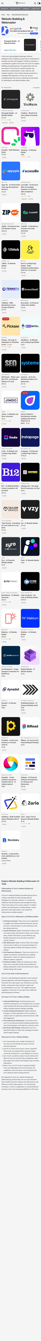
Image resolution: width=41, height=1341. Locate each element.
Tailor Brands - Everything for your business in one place (10, 525)
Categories (26, 8)
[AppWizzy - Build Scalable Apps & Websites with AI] (10, 803)
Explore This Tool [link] (9, 50)
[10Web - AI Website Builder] (10, 249)
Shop (8, 14)
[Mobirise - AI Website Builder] (10, 618)
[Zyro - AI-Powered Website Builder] (10, 546)
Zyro (3, 558)
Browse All (4, 8)
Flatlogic (24, 775)
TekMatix (4, 300)
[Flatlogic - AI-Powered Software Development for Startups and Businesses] (30, 763)
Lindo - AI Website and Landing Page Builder (9, 452)
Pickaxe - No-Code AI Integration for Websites (10, 341)
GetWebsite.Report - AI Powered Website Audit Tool (29, 705)
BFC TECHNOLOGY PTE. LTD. (29, 738)
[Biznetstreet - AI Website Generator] (10, 581)
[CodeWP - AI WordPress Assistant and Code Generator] (30, 212)
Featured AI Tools (15, 8)
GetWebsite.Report (27, 700)
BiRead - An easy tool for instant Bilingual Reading (30, 741)
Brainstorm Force (7, 224)
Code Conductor (26, 593)
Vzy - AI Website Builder (29, 523)
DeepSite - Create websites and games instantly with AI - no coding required (8, 780)
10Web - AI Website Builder (8, 265)
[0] (38, 3)
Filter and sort (7, 87)
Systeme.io (24, 374)
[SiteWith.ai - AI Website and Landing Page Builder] (30, 326)
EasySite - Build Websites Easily (10, 151)
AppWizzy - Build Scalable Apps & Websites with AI (10, 818)
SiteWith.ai (24, 337)
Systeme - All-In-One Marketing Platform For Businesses (29, 379)
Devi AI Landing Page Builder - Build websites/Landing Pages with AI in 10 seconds (30, 267)
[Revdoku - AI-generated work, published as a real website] (10, 840)
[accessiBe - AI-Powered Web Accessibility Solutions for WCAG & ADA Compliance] (30, 171)
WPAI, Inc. (24, 224)
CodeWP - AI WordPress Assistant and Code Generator (29, 228)
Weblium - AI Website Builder (28, 633)
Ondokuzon (25, 666)
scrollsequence (7, 666)
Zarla (23, 814)
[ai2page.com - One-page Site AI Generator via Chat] (30, 472)
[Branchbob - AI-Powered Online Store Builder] (30, 289)
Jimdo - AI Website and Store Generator (9, 415)
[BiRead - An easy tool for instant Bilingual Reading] (30, 726)
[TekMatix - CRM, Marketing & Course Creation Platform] (10, 289)
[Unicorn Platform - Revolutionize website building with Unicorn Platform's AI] (30, 400)
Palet (23, 558)
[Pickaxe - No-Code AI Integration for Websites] (10, 326)
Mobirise (4, 629)
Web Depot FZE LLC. (27, 629)
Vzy (22, 520)
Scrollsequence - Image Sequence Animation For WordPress (10, 671)
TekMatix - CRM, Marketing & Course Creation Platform (8, 305)
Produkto (4, 738)
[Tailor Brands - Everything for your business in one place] (10, 509)
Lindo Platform (6, 448)
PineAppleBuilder (7, 110)
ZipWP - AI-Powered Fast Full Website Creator (10, 227)
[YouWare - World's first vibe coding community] (30, 99)
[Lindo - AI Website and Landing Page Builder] (10, 437)
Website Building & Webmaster (20, 14)
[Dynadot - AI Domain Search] (10, 689)
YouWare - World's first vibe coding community (29, 114)
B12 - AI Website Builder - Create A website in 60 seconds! (10, 488)
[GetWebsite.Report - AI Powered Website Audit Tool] (30, 689)
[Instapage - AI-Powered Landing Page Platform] (30, 437)
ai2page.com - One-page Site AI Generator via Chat (30, 487)
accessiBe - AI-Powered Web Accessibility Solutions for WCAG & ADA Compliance (29, 188)
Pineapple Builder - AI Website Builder (9, 114)
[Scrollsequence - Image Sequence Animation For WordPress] (10, 655)
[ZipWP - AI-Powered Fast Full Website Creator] (10, 212)
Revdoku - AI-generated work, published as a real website (10, 856)
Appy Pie (4, 182)
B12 (2, 483)
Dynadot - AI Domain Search (8, 704)
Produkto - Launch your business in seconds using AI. (9, 742)
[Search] (35, 3)
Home (3, 14)
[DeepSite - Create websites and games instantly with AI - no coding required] (10, 763)
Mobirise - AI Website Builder (9, 633)
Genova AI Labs (6, 775)
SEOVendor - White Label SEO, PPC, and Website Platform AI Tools (10, 379)
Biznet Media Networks (9, 593)
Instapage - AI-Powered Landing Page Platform (29, 452)
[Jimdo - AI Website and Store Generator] (10, 400)
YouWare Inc (25, 110)
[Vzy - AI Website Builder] (30, 509)
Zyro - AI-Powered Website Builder (8, 561)
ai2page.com (25, 483)
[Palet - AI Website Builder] (30, 546)
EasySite (4, 147)
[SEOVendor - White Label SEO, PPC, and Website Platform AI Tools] (10, 363)
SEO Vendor (5, 374)
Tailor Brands (6, 520)
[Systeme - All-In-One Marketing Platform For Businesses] (30, 363)
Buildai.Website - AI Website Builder (28, 670)
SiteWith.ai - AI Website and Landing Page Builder (30, 341)
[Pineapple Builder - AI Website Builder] (10, 99)
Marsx (23, 411)
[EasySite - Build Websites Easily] (10, 136)
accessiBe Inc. (25, 182)
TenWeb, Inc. (5, 261)
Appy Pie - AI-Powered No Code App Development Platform (10, 187)
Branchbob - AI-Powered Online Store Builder (29, 304)
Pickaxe (4, 337)
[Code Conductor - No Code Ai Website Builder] (30, 581)
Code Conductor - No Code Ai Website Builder (29, 596)
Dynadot (4, 700)
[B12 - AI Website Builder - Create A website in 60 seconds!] (10, 472)
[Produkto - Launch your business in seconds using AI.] (10, 726)
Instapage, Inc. (26, 448)
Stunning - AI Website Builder (28, 151)
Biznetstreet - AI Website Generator (10, 596)
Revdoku (4, 851)
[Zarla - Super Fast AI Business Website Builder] (30, 803)
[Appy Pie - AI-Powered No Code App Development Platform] (10, 171)
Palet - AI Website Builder (30, 560)
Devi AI (23, 261)
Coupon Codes (36, 8)
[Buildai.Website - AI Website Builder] (30, 655)
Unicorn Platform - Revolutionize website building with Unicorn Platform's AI (29, 417)
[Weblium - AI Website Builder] (30, 618)
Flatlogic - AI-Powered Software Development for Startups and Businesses (29, 780)
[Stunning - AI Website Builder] (30, 136)
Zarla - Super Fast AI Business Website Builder (30, 818)
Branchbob (24, 300)
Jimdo (3, 411)
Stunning (24, 147)
